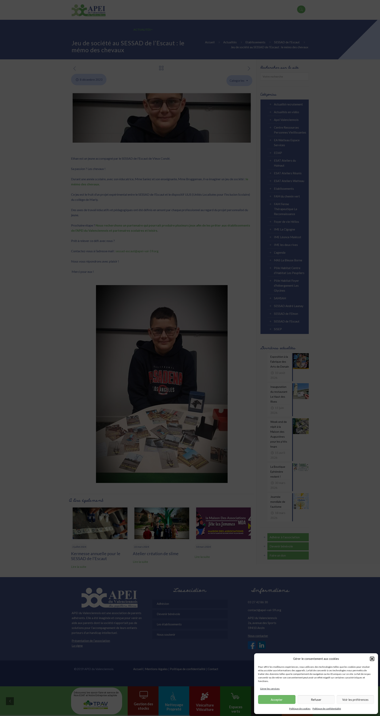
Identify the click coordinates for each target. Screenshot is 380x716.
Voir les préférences (355, 699)
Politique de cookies (300, 708)
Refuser (316, 699)
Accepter (277, 699)
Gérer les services (270, 688)
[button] (372, 659)
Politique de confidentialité (327, 708)
